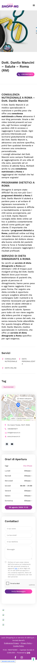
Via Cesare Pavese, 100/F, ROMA (18, 425)
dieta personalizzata (28, 361)
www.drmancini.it (13, 436)
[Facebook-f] (15, 657)
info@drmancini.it (13, 432)
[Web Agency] (28, 653)
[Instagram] (21, 657)
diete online (10, 368)
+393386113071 (27, 74)
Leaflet (13, 418)
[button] (33, 5)
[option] (18, 31)
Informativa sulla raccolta (8, 661)
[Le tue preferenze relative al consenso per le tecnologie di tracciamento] (33, 659)
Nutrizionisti (8, 387)
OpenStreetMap (21, 418)
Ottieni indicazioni (25, 398)
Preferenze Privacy (11, 643)
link (16, 568)
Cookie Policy (18, 646)
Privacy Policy (26, 643)
